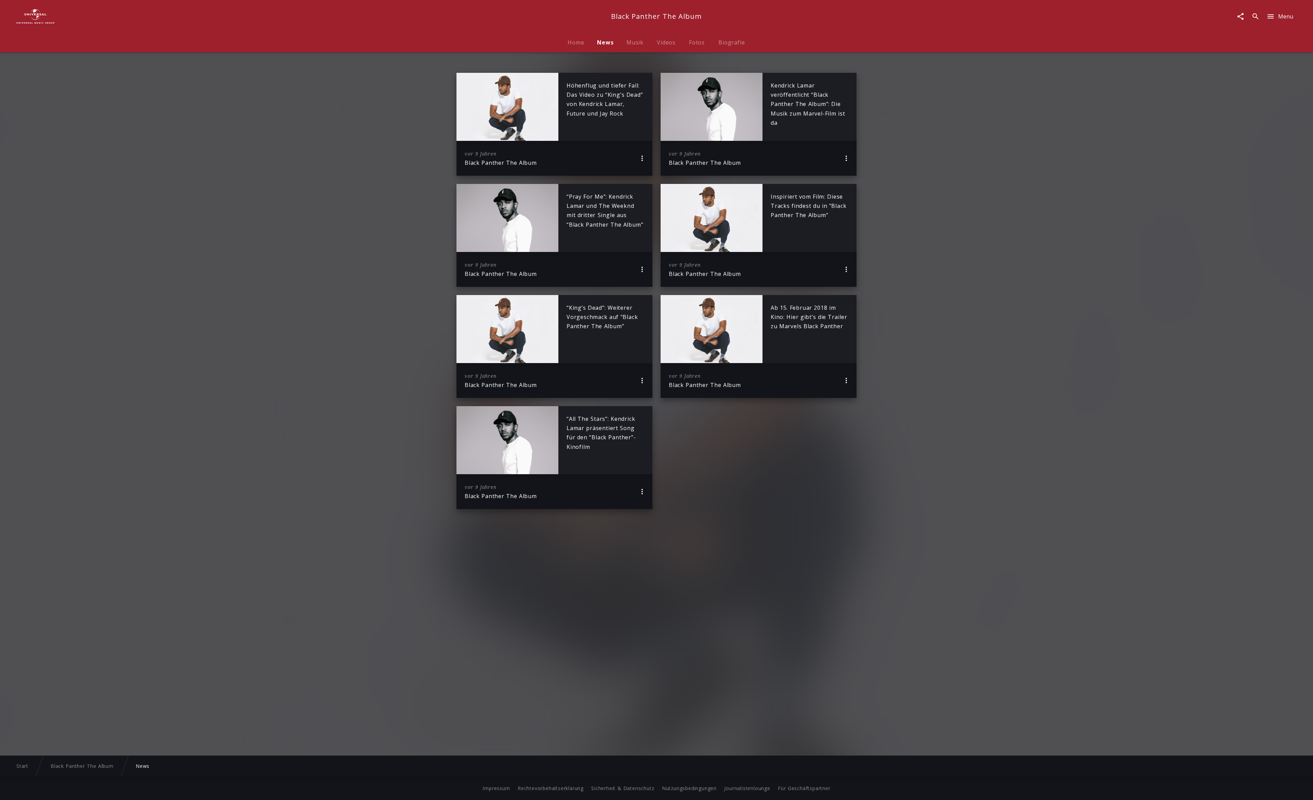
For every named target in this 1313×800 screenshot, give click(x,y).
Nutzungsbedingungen (689, 788)
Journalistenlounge (747, 788)
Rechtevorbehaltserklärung (551, 788)
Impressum (496, 788)
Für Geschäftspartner (804, 788)
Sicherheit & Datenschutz (622, 788)
